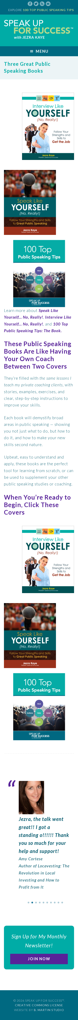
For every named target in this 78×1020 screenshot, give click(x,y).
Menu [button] (42, 51)
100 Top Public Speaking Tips (48, 10)
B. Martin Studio (49, 1010)
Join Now (39, 958)
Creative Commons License (39, 1005)
